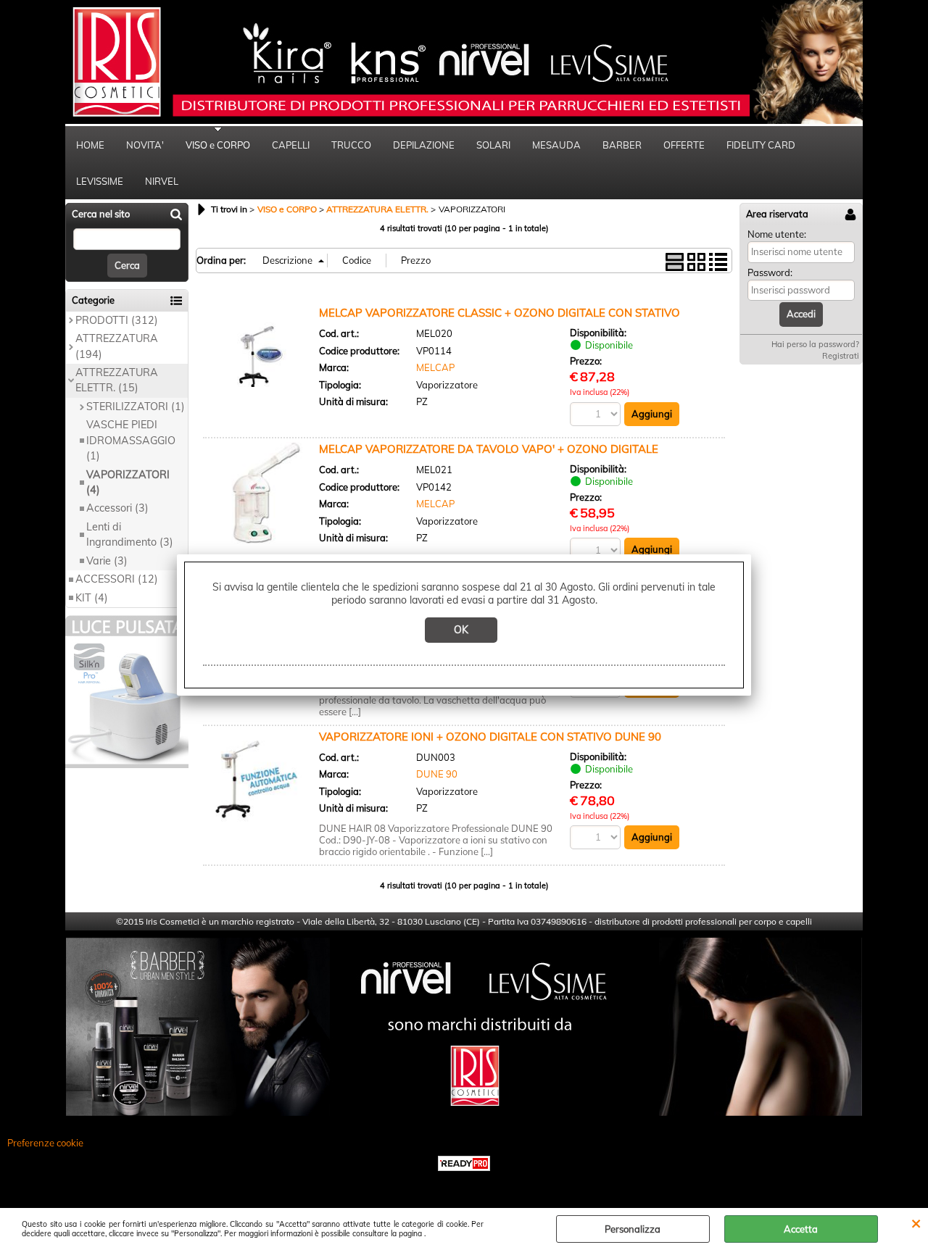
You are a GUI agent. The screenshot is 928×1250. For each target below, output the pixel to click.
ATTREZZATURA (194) (116, 346)
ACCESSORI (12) (116, 579)
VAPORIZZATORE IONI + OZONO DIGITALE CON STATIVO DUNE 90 (490, 736)
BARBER (622, 145)
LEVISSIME (99, 181)
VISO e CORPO (218, 145)
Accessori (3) (117, 507)
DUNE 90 (436, 774)
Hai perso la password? (815, 344)
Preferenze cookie (45, 1143)
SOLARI (493, 145)
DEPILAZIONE (424, 145)
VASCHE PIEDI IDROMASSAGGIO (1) (130, 440)
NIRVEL (161, 181)
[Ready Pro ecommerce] (464, 1163)
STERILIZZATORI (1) (135, 406)
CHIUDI (916, 1222)
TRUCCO (351, 145)
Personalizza (632, 1229)
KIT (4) (91, 597)
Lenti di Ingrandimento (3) (129, 534)
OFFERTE (684, 145)
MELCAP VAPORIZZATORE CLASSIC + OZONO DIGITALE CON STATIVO (499, 313)
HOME (90, 145)
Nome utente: (776, 234)
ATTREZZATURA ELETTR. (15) (116, 380)
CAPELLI (291, 145)
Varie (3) (107, 560)
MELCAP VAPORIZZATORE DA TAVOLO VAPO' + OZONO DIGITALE (488, 449)
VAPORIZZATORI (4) (128, 482)
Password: (769, 272)
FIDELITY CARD (760, 145)
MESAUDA (556, 145)
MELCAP (435, 367)
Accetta (801, 1229)
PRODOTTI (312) (116, 320)
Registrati (840, 356)
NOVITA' (145, 145)
